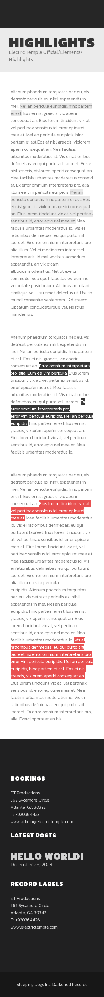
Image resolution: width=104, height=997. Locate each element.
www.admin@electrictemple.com (42, 821)
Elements (70, 52)
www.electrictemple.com (34, 927)
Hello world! (47, 856)
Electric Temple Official (33, 52)
